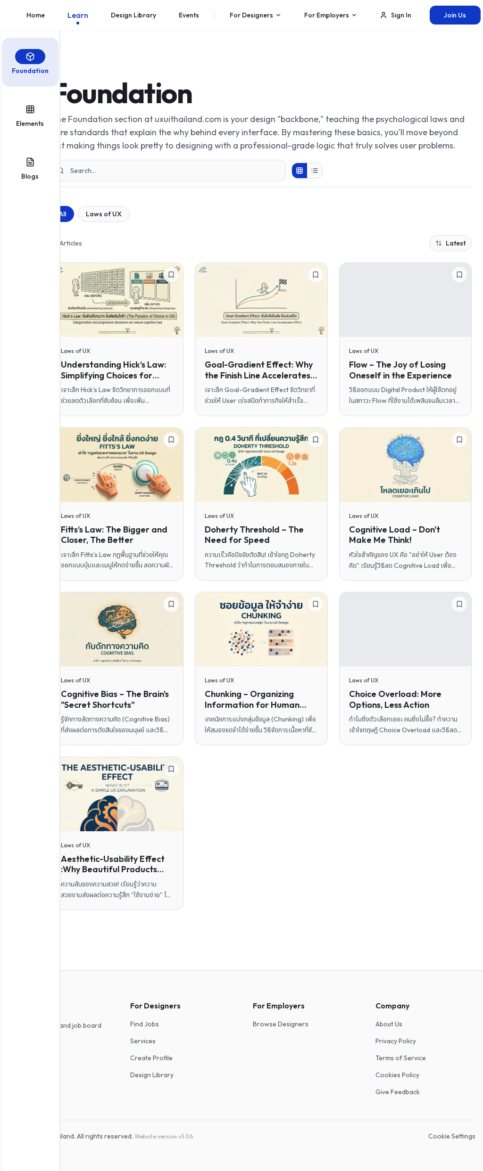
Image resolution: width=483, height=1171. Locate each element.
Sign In (401, 15)
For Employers (326, 15)
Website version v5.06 (163, 1136)
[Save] (171, 275)
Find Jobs (144, 1024)
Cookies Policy (397, 1075)
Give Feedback (397, 1092)
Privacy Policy (395, 1041)
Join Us (455, 15)
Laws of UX (104, 214)
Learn (77, 15)
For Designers (251, 15)
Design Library (133, 15)
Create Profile (151, 1058)
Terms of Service (400, 1058)
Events (189, 15)
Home (35, 15)
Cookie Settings (451, 1136)
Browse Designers (280, 1024)
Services (143, 1041)
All (62, 214)
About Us (388, 1024)
